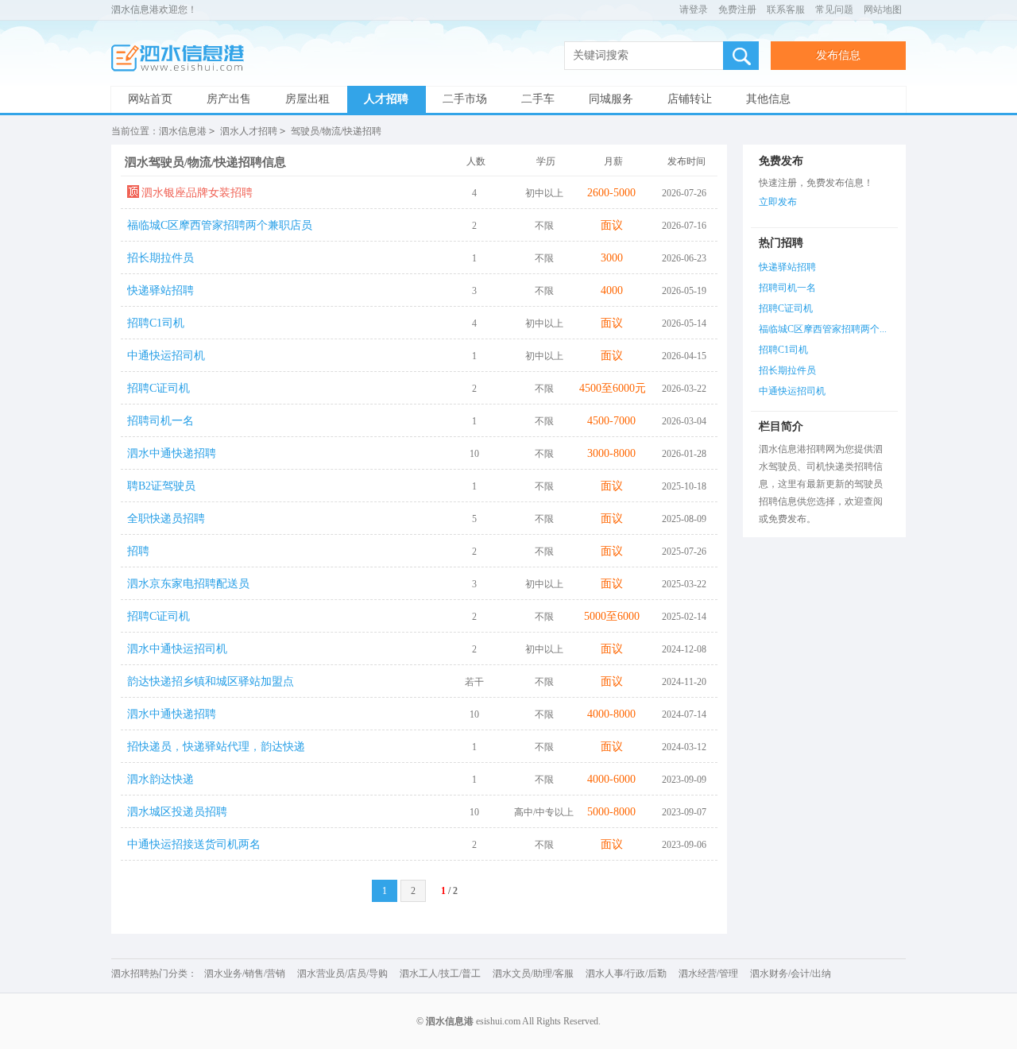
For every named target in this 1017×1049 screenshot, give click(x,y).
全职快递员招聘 (166, 518)
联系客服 (786, 9)
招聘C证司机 (158, 388)
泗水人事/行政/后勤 (626, 973)
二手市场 (465, 99)
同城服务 (611, 99)
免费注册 (737, 9)
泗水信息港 (182, 58)
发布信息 (838, 55)
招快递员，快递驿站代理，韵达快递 (216, 747)
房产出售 (229, 99)
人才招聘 (386, 99)
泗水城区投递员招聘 (177, 812)
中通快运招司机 (166, 356)
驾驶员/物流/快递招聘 (336, 131)
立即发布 (778, 201)
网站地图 (883, 9)
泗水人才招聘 (248, 131)
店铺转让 (689, 99)
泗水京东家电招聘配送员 (188, 584)
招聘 (138, 551)
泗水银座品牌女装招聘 (197, 193)
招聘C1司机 (155, 323)
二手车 (538, 99)
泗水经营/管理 (708, 973)
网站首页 (150, 99)
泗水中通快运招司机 (177, 649)
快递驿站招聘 (160, 290)
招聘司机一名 (160, 421)
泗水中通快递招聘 (171, 453)
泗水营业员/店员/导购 (342, 973)
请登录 (693, 9)
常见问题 (834, 9)
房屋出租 (307, 99)
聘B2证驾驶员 (161, 486)
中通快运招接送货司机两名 (194, 844)
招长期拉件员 (160, 258)
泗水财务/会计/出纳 (790, 973)
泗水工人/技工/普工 (440, 973)
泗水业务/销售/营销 (244, 973)
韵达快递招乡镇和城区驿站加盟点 (210, 681)
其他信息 (768, 99)
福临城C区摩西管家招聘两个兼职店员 (219, 225)
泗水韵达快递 (160, 779)
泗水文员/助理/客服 (533, 973)
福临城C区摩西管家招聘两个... (823, 329)
